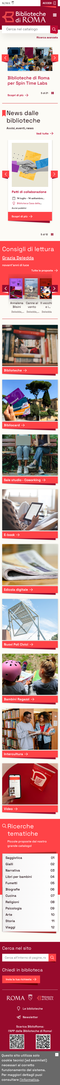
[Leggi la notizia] (30, 59)
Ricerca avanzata (47, 37)
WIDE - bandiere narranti (24, 194)
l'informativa (29, 1080)
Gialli (9, 864)
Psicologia (14, 908)
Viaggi (10, 927)
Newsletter (30, 1017)
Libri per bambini (19, 877)
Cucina (11, 896)
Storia (10, 921)
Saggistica (14, 858)
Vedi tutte (42, 133)
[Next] (54, 57)
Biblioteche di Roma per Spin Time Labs (29, 80)
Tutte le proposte (42, 270)
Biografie (13, 889)
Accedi (47, 3)
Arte (9, 914)
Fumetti (11, 883)
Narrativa (13, 870)
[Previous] (5, 57)
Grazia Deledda (18, 258)
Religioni (12, 902)
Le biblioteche (33, 1009)
